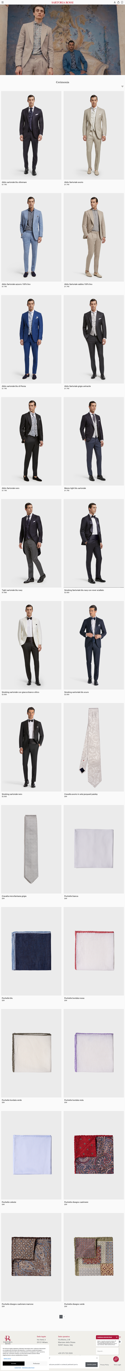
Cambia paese (91, 1364)
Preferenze (36, 1363)
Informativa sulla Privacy (28, 1367)
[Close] (96, 1358)
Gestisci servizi (7, 1358)
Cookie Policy (18, 1367)
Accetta (13, 1363)
